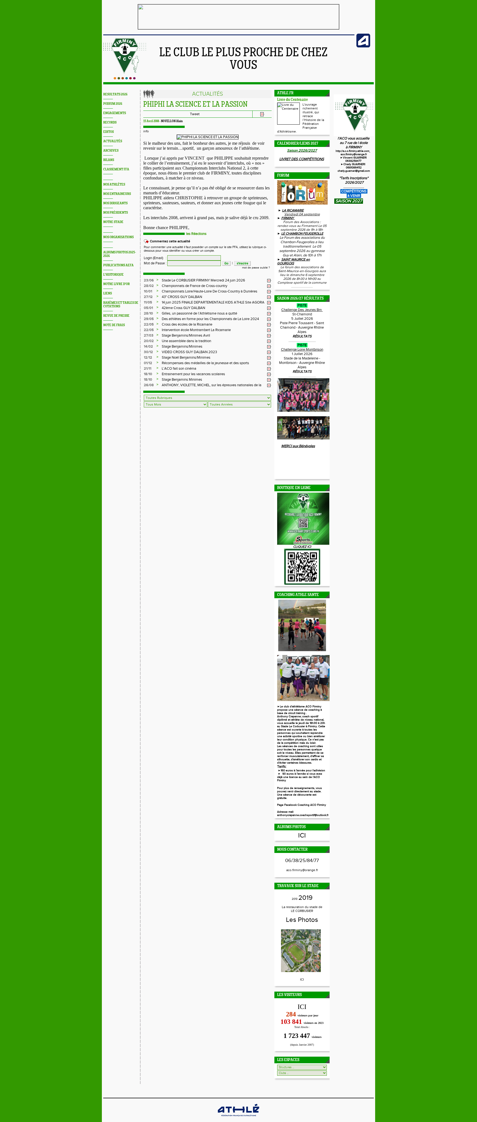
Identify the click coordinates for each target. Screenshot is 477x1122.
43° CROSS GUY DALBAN (182, 297)
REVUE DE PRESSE (116, 316)
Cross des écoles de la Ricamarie (187, 324)
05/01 (148, 308)
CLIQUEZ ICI (302, 547)
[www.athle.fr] (363, 46)
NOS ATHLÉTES (114, 184)
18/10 (148, 374)
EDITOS (108, 132)
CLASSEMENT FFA (116, 169)
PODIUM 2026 (112, 104)
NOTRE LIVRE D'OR (116, 284)
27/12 (148, 297)
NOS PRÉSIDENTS (115, 212)
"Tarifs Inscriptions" (353, 178)
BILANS (108, 160)
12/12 (148, 357)
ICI (302, 835)
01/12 (148, 363)
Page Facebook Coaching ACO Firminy (301, 805)
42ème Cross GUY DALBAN (183, 308)
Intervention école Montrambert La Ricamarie (196, 330)
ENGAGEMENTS (114, 113)
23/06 (149, 280)
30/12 (148, 352)
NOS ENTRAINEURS (117, 194)
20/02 (149, 341)
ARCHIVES (110, 150)
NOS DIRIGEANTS (115, 203)
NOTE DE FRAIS (114, 325)
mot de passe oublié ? (256, 267)
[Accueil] (124, 78)
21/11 (147, 368)
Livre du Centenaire (292, 100)
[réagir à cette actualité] (269, 280)
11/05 (148, 302)
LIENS (107, 293)
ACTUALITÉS (112, 141)
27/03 (148, 335)
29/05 (149, 319)
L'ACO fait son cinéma (179, 368)
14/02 (148, 346)
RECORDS (109, 122)
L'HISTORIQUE (113, 275)
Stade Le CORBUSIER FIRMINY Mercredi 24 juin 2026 (203, 280)
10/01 (148, 291)
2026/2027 (354, 182)
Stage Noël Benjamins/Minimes (186, 357)
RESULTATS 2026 (115, 94)
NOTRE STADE (113, 222)
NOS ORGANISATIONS (118, 237)
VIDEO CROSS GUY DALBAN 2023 (189, 352)
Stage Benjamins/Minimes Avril (186, 335)
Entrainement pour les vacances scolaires (193, 374)
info (146, 131)
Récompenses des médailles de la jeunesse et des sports (205, 363)
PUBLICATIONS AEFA (118, 265)
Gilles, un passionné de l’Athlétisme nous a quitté (199, 313)
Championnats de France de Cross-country (194, 286)
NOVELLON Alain (172, 121)
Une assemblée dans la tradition (186, 341)
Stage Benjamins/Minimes (182, 346)
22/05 (149, 324)
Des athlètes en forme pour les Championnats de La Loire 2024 (210, 319)
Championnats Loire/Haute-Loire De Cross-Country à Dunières (209, 291)
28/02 (149, 286)
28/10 (148, 313)
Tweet (195, 114)
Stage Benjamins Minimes (182, 379)
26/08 (149, 385)
